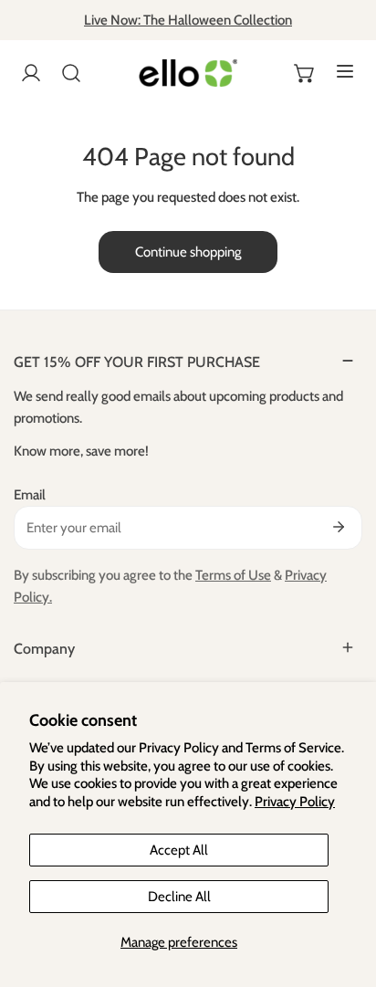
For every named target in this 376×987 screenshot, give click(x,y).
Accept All (179, 850)
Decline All (179, 896)
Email (30, 495)
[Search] (71, 73)
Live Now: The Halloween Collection (188, 20)
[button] (305, 73)
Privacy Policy (295, 801)
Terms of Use (233, 575)
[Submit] (338, 527)
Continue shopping (188, 252)
